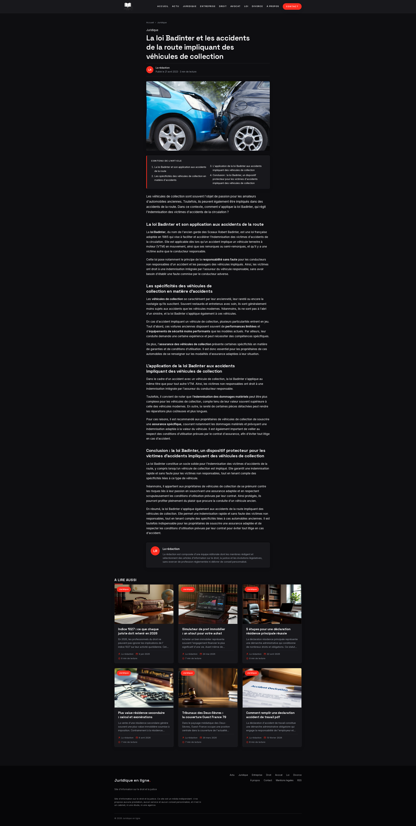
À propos (273, 6)
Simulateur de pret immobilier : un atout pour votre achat (203, 631)
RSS (299, 780)
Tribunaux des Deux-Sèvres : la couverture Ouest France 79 (204, 715)
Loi (246, 6)
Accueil (163, 6)
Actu (175, 6)
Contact (292, 6)
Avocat (235, 6)
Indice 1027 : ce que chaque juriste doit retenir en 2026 (138, 631)
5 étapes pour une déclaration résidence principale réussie (268, 631)
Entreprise (207, 6)
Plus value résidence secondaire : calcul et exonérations (141, 715)
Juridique (190, 6)
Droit (223, 6)
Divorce (257, 6)
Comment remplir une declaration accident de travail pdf (270, 715)
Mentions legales (284, 780)
